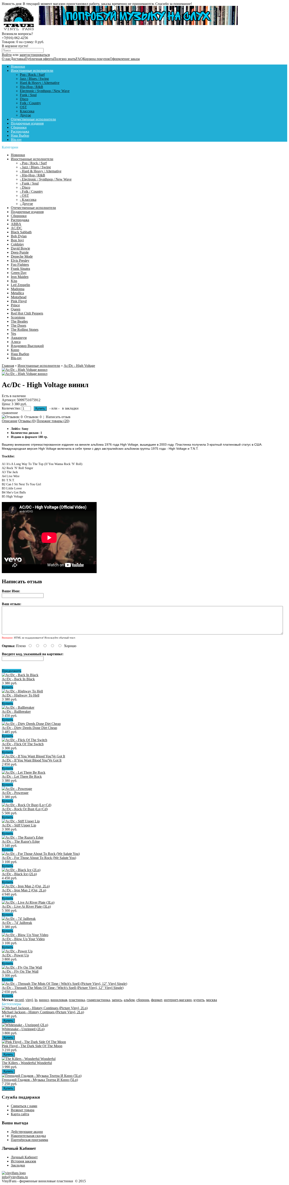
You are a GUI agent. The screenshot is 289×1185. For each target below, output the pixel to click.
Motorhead (18, 297)
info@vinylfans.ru (15, 1177)
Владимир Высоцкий (27, 346)
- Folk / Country (31, 191)
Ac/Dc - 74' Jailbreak (17, 923)
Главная (8, 366)
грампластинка (98, 1000)
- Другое (26, 204)
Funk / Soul (28, 95)
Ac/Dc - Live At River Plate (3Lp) (26, 906)
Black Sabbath (21, 232)
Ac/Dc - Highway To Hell (20, 695)
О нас (6, 59)
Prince (15, 305)
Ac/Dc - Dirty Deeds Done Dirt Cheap (29, 728)
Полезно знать (65, 59)
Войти (7, 55)
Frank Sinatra (20, 269)
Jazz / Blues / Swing (34, 79)
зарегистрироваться (34, 55)
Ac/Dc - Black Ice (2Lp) (19, 874)
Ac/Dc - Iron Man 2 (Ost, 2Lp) (24, 890)
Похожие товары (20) (53, 421)
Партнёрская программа (29, 1140)
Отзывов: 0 (33, 417)
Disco (24, 99)
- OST (24, 195)
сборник (142, 1000)
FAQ (79, 59)
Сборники (19, 127)
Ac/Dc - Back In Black (18, 679)
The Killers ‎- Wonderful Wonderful (27, 1063)
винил (44, 1000)
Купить (7, 687)
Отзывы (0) (27, 421)
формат (156, 1000)
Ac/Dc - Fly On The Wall (20, 971)
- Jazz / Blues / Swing (35, 167)
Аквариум (19, 338)
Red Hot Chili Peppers (27, 313)
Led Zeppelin (20, 285)
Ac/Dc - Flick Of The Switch (23, 744)
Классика (27, 111)
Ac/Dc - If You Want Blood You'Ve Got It (31, 760)
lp (36, 1000)
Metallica (17, 293)
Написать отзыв (58, 417)
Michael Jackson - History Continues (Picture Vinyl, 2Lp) (43, 1012)
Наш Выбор (20, 135)
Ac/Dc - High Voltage (79, 366)
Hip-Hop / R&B (31, 87)
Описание (9, 421)
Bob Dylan (19, 236)
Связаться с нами (24, 1106)
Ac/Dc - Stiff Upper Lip (19, 825)
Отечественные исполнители (33, 119)
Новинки (18, 66)
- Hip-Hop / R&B (32, 175)
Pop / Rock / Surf (32, 74)
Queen (15, 309)
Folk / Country (30, 103)
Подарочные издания (27, 123)
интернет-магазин (178, 1000)
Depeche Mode (22, 256)
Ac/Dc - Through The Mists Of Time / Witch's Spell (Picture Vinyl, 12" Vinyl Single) (63, 988)
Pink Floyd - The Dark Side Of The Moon (32, 1046)
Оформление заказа (125, 59)
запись (117, 1000)
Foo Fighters (20, 264)
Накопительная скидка (28, 1136)
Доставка (18, 59)
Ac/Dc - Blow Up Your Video (23, 939)
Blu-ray (16, 139)
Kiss (14, 281)
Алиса (16, 342)
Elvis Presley (20, 260)
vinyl (29, 1000)
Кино (15, 350)
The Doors (18, 325)
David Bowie (20, 248)
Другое (25, 115)
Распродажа (20, 131)
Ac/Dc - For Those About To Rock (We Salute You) (39, 858)
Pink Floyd (19, 301)
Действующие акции (27, 1132)
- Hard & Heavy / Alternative (40, 171)
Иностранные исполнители (32, 70)
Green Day (19, 273)
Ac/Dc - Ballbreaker (16, 711)
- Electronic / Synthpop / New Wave (46, 179)
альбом (129, 1000)
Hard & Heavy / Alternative (39, 83)
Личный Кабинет (24, 1157)
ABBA (16, 224)
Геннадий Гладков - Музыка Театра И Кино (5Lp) (40, 1080)
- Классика (28, 199)
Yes (13, 334)
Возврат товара (22, 1110)
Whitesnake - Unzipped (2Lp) (23, 1029)
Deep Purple (20, 252)
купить (198, 1000)
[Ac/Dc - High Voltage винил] (24, 370)
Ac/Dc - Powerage (15, 793)
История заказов (23, 1161)
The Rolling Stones (24, 329)
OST (23, 107)
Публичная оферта (39, 59)
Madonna (17, 289)
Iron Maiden (19, 277)
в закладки (70, 408)
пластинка (77, 1000)
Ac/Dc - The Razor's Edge (21, 841)
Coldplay (17, 244)
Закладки (18, 1165)
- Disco (25, 187)
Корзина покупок (96, 59)
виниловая (59, 1000)
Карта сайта (20, 1114)
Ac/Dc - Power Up (15, 955)
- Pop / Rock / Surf (33, 163)
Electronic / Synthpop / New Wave (45, 91)
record (19, 1000)
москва (211, 1000)
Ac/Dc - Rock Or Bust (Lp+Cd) (25, 809)
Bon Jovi (17, 240)
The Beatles (19, 321)
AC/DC (16, 228)
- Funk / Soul (29, 183)
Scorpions (18, 317)
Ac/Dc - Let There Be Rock (22, 776)
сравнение (10, 413)
